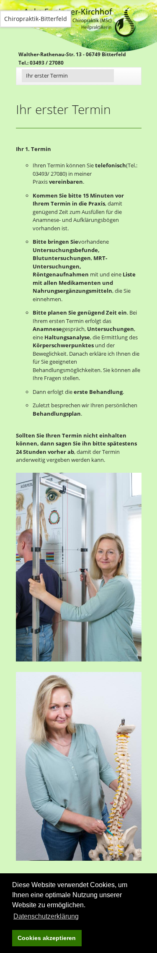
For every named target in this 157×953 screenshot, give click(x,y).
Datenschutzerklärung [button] (46, 916)
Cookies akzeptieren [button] (47, 938)
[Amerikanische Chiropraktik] (79, 567)
